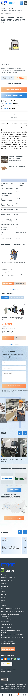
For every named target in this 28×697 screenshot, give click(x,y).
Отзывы (4, 532)
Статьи (3, 597)
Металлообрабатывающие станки (11, 608)
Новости (3, 594)
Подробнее (19, 283)
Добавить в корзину (14, 83)
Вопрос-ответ (5, 603)
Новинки (5, 297)
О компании (4, 589)
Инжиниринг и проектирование (10, 575)
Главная (3, 8)
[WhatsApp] (15, 659)
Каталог (11, 8)
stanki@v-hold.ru (8, 655)
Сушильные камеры (6, 624)
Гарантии (3, 583)
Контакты (3, 605)
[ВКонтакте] (2, 659)
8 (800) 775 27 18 (9, 643)
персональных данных (7, 391)
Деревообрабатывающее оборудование (12, 611)
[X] (12, 659)
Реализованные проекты (8, 577)
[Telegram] (18, 659)
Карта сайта (4, 675)
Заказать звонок (8, 649)
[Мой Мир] (8, 659)
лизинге (11, 106)
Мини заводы (5, 621)
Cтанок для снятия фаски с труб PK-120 (13, 262)
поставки (9, 103)
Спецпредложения (17, 297)
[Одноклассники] (5, 659)
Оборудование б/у (6, 627)
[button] (21, 3)
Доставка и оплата (6, 580)
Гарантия (5, 108)
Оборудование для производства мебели (11, 10)
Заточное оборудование (8, 619)
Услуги (3, 591)
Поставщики (4, 586)
